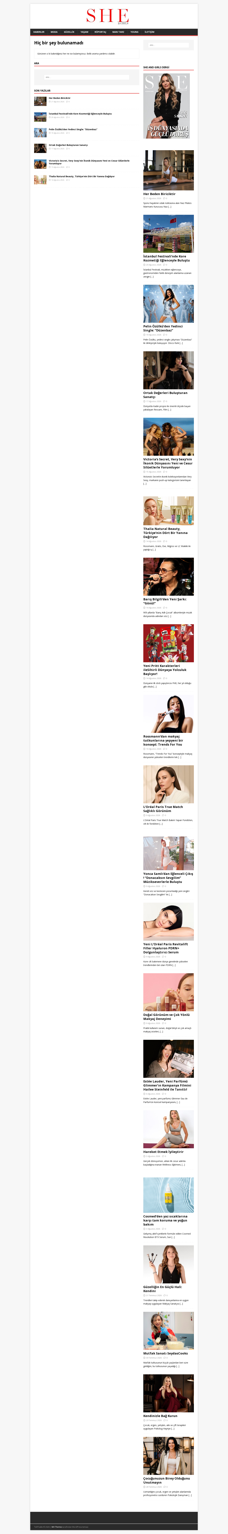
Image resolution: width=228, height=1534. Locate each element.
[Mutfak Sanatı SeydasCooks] (168, 1348)
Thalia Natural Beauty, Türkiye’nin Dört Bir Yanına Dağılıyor (82, 176)
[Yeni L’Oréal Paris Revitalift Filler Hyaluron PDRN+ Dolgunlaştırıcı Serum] (168, 938)
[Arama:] (86, 77)
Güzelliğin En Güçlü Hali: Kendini (162, 1289)
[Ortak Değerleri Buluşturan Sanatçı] (40, 151)
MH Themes (57, 1527)
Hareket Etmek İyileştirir (163, 1152)
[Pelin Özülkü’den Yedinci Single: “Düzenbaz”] (40, 135)
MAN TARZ (118, 31)
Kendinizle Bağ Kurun (160, 1416)
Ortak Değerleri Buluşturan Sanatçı (68, 145)
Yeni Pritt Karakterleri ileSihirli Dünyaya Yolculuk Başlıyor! (164, 670)
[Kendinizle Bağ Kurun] (168, 1410)
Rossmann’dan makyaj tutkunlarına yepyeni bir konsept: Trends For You (163, 740)
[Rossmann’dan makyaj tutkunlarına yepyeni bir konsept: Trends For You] (168, 730)
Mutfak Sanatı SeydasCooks (165, 1353)
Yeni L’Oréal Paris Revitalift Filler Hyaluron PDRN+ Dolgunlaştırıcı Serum (165, 948)
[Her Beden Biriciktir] (40, 104)
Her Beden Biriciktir (59, 98)
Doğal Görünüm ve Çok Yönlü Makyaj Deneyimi (166, 1017)
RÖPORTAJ (100, 31)
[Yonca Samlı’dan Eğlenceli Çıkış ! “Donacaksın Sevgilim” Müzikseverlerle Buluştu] (168, 868)
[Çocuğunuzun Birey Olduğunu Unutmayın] (168, 1472)
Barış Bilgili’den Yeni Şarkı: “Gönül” (165, 601)
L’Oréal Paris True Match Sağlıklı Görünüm (163, 809)
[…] (169, 206)
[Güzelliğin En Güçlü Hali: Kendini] (168, 1281)
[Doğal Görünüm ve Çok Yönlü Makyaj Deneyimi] (168, 1009)
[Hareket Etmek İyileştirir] (168, 1146)
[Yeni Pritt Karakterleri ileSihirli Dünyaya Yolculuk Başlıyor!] (168, 660)
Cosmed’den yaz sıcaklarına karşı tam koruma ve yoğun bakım (165, 1220)
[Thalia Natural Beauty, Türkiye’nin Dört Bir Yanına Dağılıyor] (40, 182)
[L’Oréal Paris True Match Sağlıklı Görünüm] (168, 801)
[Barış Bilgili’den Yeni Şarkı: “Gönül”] (168, 593)
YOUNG (134, 31)
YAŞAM (84, 31)
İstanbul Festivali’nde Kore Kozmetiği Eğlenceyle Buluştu (80, 113)
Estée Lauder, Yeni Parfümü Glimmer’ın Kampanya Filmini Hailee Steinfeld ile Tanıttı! (167, 1085)
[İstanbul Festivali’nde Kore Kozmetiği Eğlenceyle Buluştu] (40, 119)
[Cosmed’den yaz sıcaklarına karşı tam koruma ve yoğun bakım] (168, 1211)
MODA (54, 31)
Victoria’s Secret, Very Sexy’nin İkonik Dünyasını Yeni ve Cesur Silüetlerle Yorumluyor (89, 162)
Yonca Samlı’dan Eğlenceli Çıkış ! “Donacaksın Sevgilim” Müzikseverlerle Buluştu (168, 878)
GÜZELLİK (69, 31)
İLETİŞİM (149, 31)
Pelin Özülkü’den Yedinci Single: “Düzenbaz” (73, 129)
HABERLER (38, 31)
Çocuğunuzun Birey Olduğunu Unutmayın (166, 1480)
